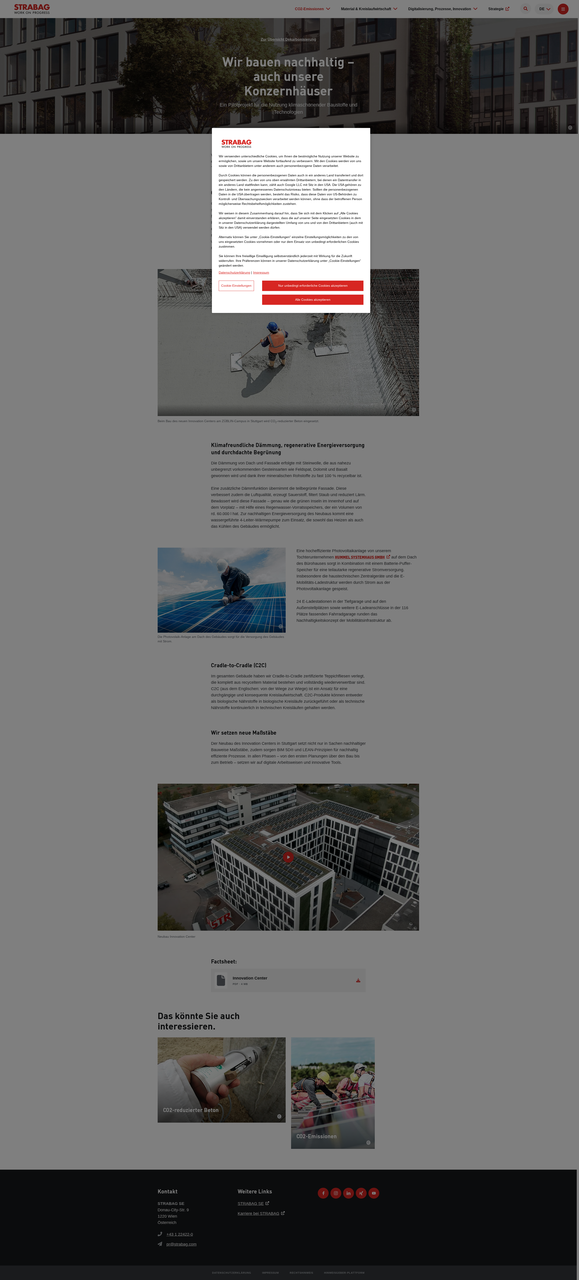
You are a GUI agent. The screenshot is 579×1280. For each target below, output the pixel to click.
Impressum (261, 272)
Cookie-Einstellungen (236, 285)
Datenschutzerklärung (234, 272)
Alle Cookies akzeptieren (312, 299)
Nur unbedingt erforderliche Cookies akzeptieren (313, 285)
